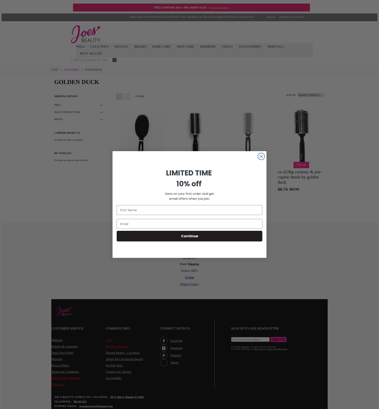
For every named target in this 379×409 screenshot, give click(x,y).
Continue (189, 236)
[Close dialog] (261, 156)
